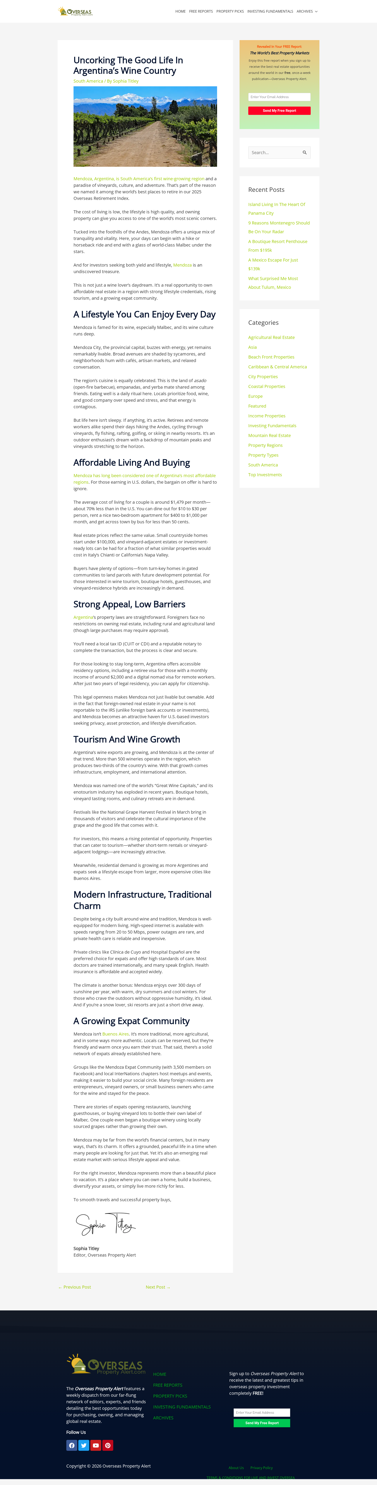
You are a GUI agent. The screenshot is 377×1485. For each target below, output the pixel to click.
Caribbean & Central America (277, 367)
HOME (180, 11)
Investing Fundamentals (272, 426)
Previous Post (74, 1287)
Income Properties (267, 416)
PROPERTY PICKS (230, 11)
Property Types (263, 455)
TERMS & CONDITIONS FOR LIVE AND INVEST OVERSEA (251, 1477)
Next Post (158, 1287)
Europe (255, 396)
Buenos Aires (115, 1034)
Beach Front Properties (271, 357)
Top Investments (265, 475)
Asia (252, 347)
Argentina (83, 617)
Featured (257, 406)
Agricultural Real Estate (271, 337)
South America (88, 81)
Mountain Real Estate (269, 435)
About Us (236, 1467)
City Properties (263, 376)
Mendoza (182, 265)
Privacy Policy (261, 1467)
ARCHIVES (305, 11)
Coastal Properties (266, 386)
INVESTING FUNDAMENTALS (270, 11)
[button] (188, 1417)
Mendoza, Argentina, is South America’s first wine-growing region (139, 179)
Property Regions (265, 445)
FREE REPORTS (201, 11)
